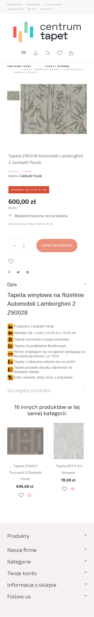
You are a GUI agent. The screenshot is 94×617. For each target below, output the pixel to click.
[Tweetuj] (18, 272)
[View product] (29, 495)
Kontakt (47, 9)
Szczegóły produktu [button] (29, 390)
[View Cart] (71, 53)
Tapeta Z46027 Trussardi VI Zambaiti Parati (25, 472)
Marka (13, 176)
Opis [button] (12, 284)
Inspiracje (15, 9)
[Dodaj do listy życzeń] (11, 261)
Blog (32, 9)
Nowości (33, 4)
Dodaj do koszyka (56, 245)
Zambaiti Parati (30, 176)
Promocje (14, 4)
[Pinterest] (27, 272)
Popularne (53, 4)
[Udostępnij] (9, 272)
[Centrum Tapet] (47, 32)
